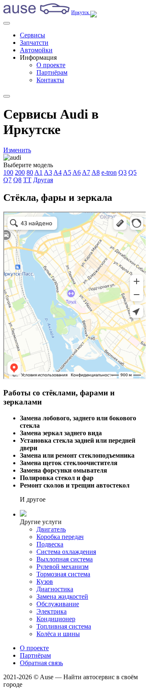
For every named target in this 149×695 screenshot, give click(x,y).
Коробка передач (60, 536)
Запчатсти (34, 42)
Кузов (44, 581)
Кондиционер (55, 618)
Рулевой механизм (62, 566)
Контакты (50, 79)
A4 (57, 172)
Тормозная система (63, 574)
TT (27, 179)
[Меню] (6, 23)
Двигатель (51, 529)
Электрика (51, 611)
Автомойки (36, 50)
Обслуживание (57, 603)
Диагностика (54, 589)
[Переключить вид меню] (6, 96)
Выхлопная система (64, 559)
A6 (76, 172)
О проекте (50, 64)
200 (20, 172)
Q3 (122, 172)
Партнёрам (51, 72)
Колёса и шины (58, 633)
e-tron (109, 172)
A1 (38, 172)
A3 (48, 172)
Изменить (17, 150)
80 (29, 172)
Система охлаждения (66, 551)
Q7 (7, 179)
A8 (95, 172)
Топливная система (63, 626)
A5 (67, 172)
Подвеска (49, 544)
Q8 (17, 179)
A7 (86, 172)
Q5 (132, 172)
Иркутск (80, 12)
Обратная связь (41, 662)
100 (8, 172)
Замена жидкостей (62, 596)
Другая (43, 179)
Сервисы (32, 35)
